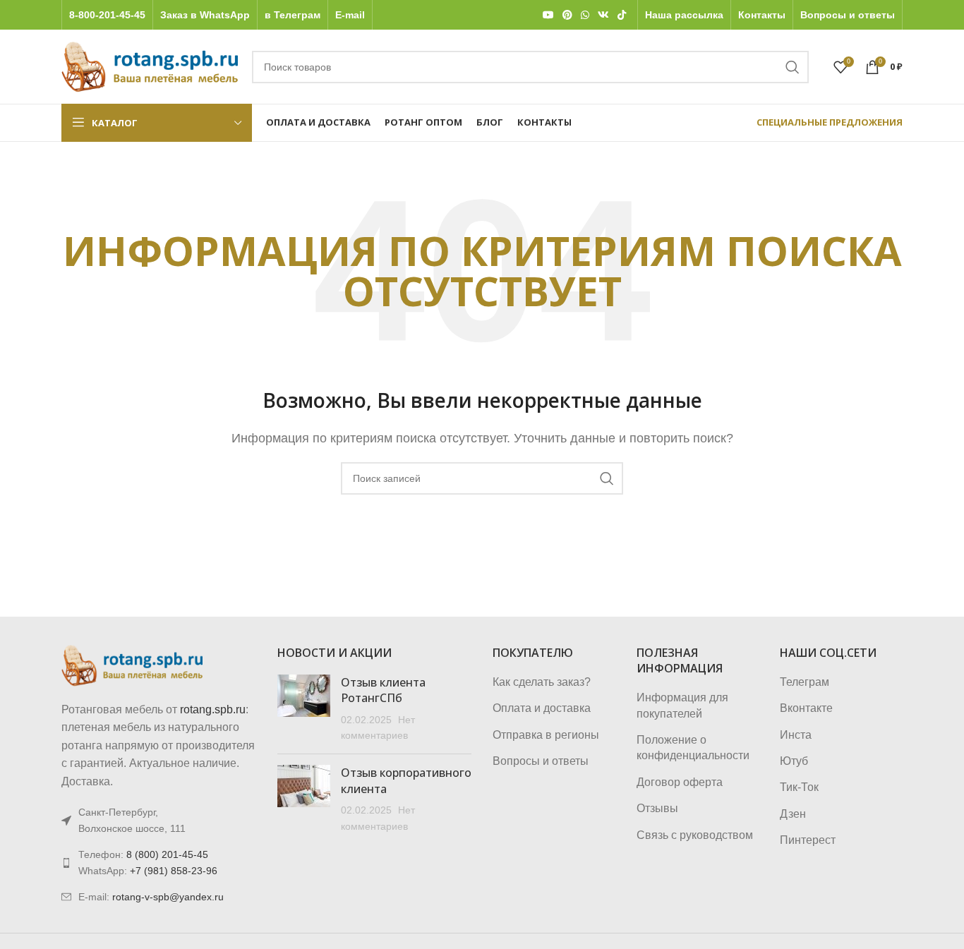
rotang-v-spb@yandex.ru (168, 896)
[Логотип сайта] (149, 66)
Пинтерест (808, 840)
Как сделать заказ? (542, 682)
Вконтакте (806, 708)
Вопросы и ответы (541, 761)
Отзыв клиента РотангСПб (383, 690)
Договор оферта (680, 782)
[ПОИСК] (792, 67)
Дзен (793, 814)
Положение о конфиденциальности (693, 747)
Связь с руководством (695, 835)
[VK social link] (603, 15)
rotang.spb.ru (213, 709)
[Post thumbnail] (303, 709)
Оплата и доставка (542, 708)
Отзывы (657, 808)
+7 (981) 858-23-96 (173, 870)
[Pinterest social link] (567, 15)
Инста (796, 735)
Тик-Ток (799, 787)
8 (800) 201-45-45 (167, 854)
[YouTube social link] (548, 15)
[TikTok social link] (621, 15)
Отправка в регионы (546, 735)
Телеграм (804, 682)
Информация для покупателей (682, 705)
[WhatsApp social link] (585, 15)
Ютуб (794, 761)
